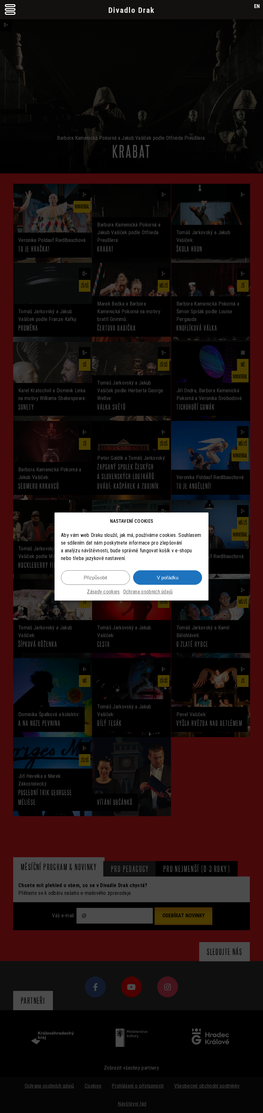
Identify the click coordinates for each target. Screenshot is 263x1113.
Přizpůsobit (95, 577)
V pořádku (167, 577)
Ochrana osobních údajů (148, 592)
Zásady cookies (103, 592)
